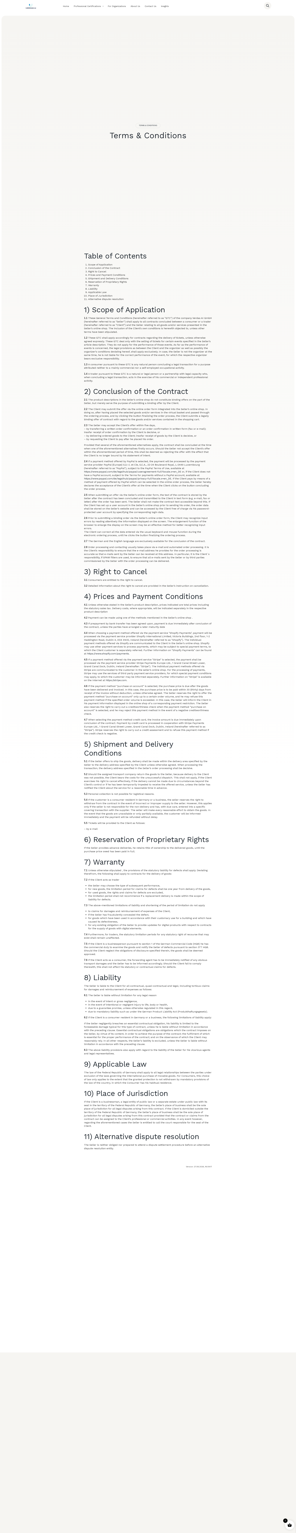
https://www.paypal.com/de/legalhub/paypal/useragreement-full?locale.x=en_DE (132, 471)
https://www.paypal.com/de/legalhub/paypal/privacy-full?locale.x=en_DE (127, 478)
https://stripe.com (116, 680)
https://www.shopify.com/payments (108, 653)
